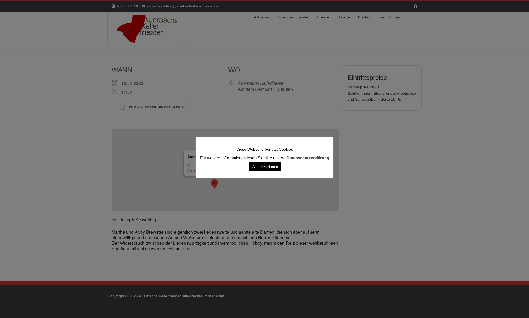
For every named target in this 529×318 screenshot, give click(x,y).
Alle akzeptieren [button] (265, 166)
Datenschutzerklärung (308, 158)
